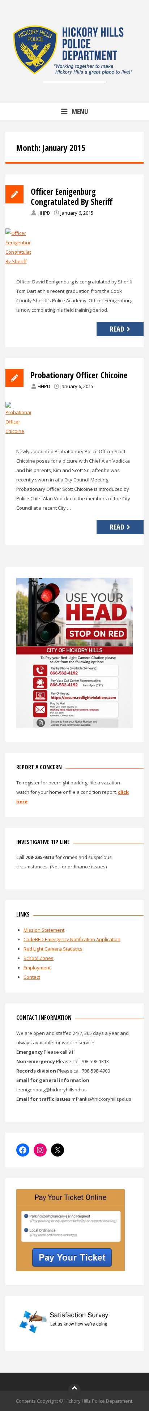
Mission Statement (44, 930)
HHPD (44, 213)
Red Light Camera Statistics (53, 948)
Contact (32, 977)
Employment (37, 967)
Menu (80, 111)
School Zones (39, 958)
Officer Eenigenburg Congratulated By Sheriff (72, 196)
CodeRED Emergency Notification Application (72, 939)
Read (117, 329)
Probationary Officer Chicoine (79, 375)
